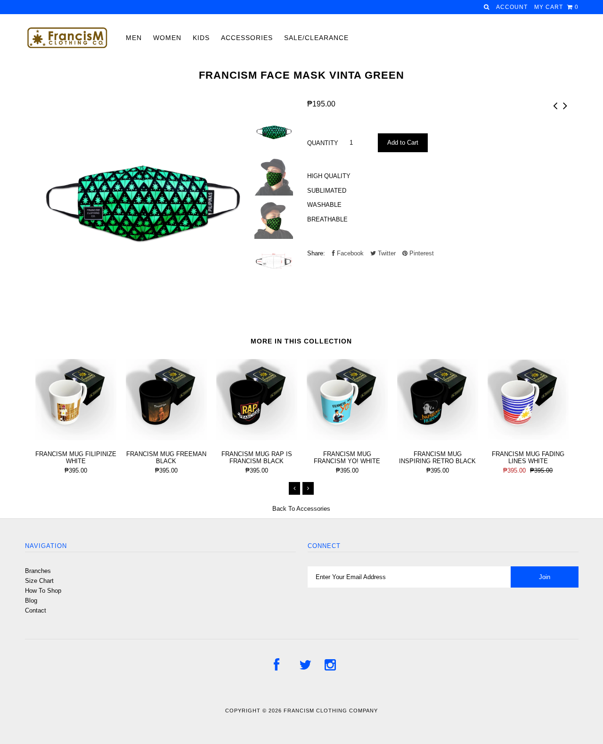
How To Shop (43, 590)
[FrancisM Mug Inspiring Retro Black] (437, 437)
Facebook (349, 253)
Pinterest (420, 253)
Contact (35, 610)
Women (167, 37)
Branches (38, 570)
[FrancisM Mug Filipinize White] (75, 437)
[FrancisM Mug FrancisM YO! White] (347, 437)
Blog (31, 600)
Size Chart (39, 580)
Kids (201, 37)
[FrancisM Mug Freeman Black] (166, 437)
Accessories (247, 37)
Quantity (322, 143)
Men (134, 37)
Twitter (386, 253)
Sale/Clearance (316, 37)
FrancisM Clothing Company (331, 710)
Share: (316, 253)
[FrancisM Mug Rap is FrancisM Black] (256, 437)
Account (512, 7)
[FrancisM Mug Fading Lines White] (528, 437)
